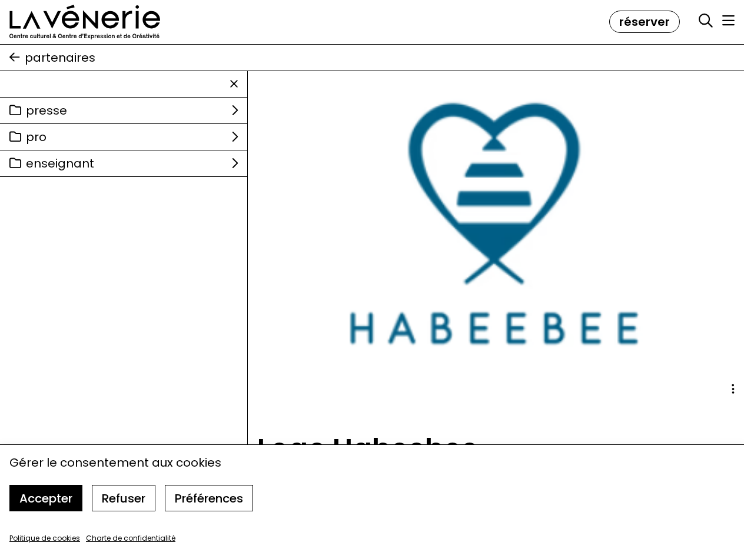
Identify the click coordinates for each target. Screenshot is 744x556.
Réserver (644, 22)
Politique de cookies (44, 538)
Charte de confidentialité (130, 538)
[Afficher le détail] (733, 389)
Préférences (209, 498)
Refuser (123, 498)
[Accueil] (84, 22)
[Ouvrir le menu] (728, 21)
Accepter (45, 498)
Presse (46, 110)
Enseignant (60, 163)
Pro (36, 137)
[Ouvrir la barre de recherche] (706, 21)
